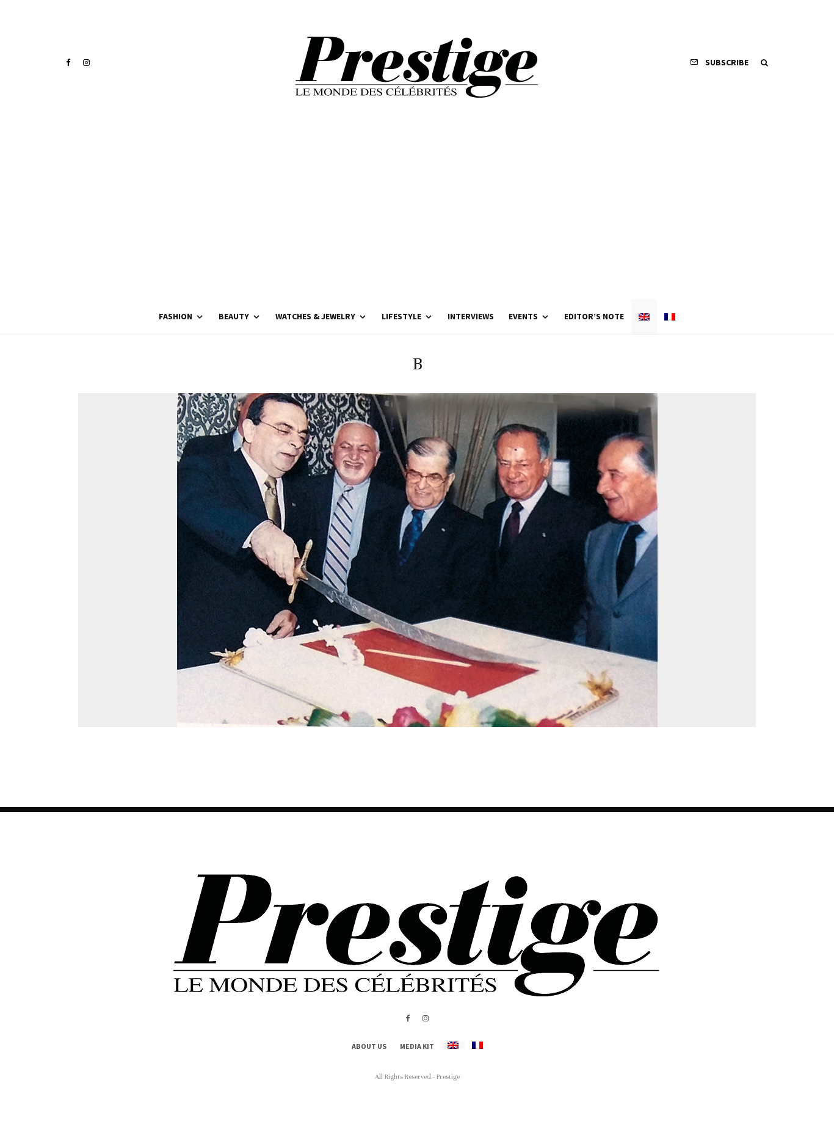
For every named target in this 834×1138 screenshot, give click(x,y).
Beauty (234, 316)
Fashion (175, 316)
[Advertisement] (417, 207)
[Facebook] (68, 63)
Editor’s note (594, 316)
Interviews (471, 316)
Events (523, 316)
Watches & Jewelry (315, 316)
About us (369, 1046)
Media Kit (417, 1046)
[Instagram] (86, 63)
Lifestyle (401, 316)
